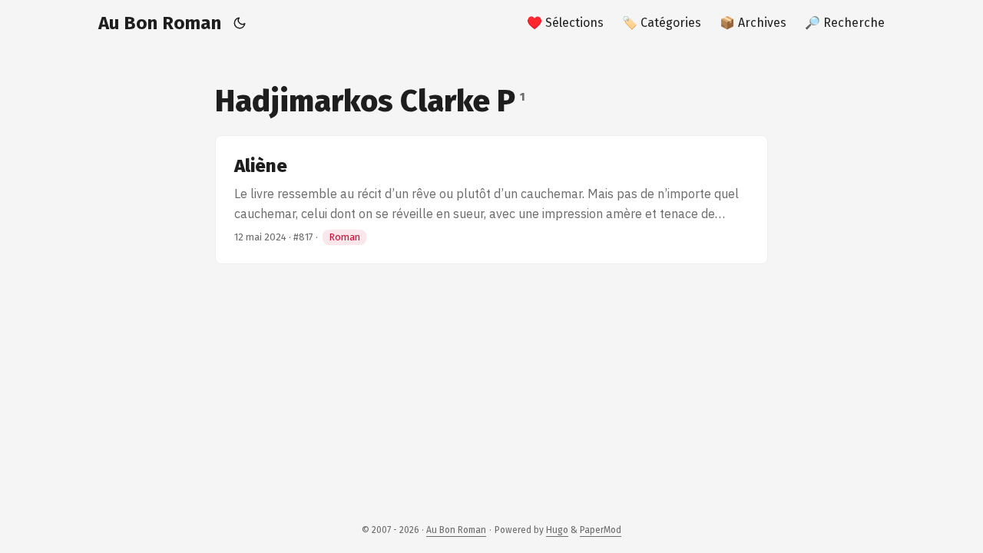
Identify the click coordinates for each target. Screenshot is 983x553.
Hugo (557, 530)
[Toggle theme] (240, 23)
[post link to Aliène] (491, 199)
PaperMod (600, 530)
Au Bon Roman (159, 23)
